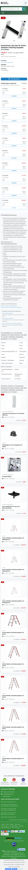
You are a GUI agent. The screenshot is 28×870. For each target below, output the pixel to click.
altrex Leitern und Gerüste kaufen (8, 801)
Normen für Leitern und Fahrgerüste (9, 305)
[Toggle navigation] (3, 12)
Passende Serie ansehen (7, 313)
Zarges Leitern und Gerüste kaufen (8, 817)
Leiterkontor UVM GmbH (10, 829)
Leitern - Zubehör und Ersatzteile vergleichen (12, 323)
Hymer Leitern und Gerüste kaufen (8, 812)
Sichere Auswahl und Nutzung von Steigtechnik (11, 307)
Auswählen (14, 96)
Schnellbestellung (14, 826)
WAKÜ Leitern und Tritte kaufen (8, 814)
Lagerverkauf (17, 824)
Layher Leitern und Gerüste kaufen (8, 810)
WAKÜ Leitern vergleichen (7, 318)
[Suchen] (24, 9)
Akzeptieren (8, 868)
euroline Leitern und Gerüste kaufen (9, 804)
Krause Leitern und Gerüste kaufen (8, 808)
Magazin (12, 824)
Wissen (7, 824)
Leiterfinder (21, 826)
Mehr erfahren (20, 868)
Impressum (17, 827)
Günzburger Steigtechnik (7, 62)
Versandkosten (23, 819)
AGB (13, 827)
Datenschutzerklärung (6, 827)
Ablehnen (14, 868)
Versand (3, 824)
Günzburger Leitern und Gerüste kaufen (9, 806)
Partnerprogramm (5, 826)
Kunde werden (6, 796)
